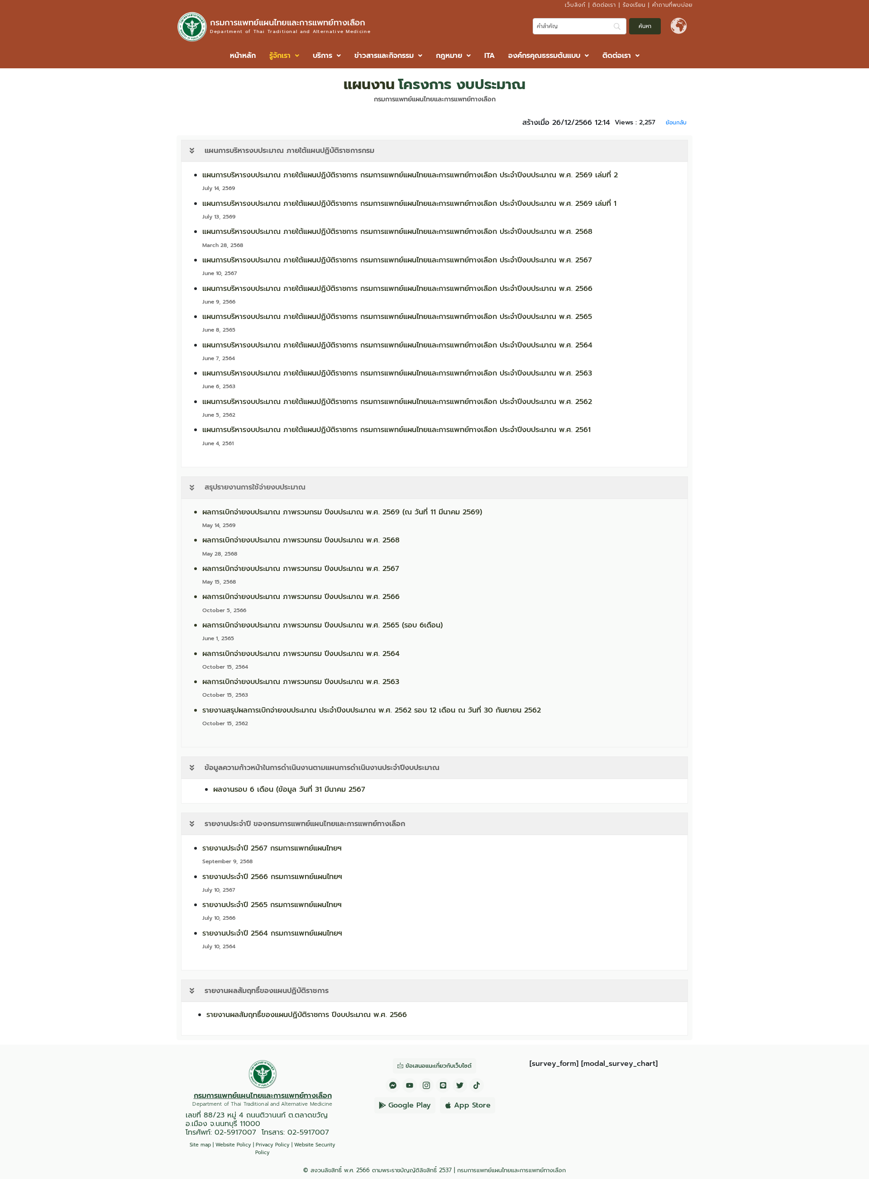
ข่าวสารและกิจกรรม (384, 55)
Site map (200, 1145)
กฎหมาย (449, 55)
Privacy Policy (273, 1145)
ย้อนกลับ (676, 123)
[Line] (443, 1085)
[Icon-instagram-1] (426, 1085)
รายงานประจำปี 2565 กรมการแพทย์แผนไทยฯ (272, 904)
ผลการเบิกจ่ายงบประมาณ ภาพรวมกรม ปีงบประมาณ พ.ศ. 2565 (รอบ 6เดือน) (322, 625)
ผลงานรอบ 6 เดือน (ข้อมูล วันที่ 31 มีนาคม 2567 (289, 789)
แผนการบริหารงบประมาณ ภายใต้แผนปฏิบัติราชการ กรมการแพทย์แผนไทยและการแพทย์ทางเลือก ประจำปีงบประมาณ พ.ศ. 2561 (396, 429)
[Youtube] (409, 1085)
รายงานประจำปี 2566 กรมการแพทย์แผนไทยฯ (272, 876)
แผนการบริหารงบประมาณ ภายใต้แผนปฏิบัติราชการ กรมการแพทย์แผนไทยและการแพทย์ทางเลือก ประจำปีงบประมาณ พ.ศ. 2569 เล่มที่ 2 (410, 175)
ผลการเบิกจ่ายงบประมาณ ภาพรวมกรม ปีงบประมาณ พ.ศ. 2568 (301, 540)
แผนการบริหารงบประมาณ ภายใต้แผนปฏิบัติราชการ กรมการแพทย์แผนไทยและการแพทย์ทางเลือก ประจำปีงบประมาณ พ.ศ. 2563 (397, 373)
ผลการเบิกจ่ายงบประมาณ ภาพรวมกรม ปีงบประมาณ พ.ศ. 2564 (301, 653)
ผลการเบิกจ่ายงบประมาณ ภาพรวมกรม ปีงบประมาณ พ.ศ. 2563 (300, 681)
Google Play (409, 1105)
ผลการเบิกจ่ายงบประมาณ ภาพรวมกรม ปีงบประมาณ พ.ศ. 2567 (300, 568)
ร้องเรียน (634, 5)
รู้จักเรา (280, 55)
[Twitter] (460, 1085)
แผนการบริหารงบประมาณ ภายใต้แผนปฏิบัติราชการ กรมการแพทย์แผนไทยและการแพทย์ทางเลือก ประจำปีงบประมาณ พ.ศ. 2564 (397, 345)
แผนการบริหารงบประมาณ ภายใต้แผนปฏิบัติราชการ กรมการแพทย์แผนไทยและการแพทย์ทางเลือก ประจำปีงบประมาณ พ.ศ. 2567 (397, 260)
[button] (284, 55)
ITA (489, 55)
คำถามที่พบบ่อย (672, 5)
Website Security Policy (295, 1148)
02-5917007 (235, 1132)
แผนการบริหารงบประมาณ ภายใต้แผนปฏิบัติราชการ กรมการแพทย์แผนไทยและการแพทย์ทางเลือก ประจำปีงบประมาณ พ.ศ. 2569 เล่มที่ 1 (409, 203)
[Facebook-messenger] (393, 1085)
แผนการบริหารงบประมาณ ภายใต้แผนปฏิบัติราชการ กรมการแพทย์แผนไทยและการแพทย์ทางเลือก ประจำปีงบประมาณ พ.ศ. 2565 (397, 316)
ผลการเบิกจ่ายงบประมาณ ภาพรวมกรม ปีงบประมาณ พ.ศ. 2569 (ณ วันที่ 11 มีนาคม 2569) (342, 512)
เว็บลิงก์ (575, 5)
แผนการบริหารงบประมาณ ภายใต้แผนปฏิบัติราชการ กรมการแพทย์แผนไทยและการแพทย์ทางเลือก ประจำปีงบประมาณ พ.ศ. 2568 (397, 231)
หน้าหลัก (243, 55)
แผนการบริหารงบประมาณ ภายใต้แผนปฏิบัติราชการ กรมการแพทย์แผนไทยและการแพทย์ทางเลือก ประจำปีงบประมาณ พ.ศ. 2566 (397, 288)
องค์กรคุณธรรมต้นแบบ (544, 55)
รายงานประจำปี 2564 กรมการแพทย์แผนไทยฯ (272, 933)
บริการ (322, 55)
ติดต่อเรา (604, 5)
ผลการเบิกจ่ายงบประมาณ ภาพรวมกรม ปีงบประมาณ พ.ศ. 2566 (301, 596)
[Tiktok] (476, 1085)
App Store (472, 1105)
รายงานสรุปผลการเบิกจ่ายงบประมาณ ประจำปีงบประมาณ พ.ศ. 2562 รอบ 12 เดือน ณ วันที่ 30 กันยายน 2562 (371, 710)
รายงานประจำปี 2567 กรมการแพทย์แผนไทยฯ (272, 848)
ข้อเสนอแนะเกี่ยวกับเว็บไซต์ (439, 1065)
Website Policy (233, 1145)
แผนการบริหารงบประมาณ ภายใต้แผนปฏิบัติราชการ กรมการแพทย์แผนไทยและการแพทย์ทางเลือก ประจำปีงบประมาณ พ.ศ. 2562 (397, 401)
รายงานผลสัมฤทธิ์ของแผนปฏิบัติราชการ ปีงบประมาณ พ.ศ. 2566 (306, 1014)
